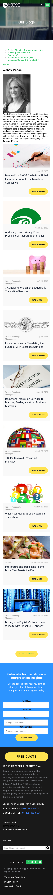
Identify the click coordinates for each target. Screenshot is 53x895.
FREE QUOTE (27, 756)
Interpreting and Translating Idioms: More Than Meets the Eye (25, 568)
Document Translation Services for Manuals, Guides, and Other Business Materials (25, 402)
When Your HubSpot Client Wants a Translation (25, 515)
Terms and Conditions (14, 877)
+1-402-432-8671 (31, 813)
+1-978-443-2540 (30, 808)
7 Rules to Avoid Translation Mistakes (21, 459)
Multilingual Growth (19, 52)
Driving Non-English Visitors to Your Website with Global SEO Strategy (25, 624)
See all (6, 64)
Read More (37, 191)
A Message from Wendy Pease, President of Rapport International (24, 234)
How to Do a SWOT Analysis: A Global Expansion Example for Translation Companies (26, 179)
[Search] (47, 848)
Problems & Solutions (20, 57)
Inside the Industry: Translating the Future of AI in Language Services (24, 345)
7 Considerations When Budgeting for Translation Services (26, 289)
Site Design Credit (12, 886)
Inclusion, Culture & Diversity (23, 60)
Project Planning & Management (25, 50)
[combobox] (24, 848)
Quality (13, 55)
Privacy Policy (11, 882)
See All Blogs (25, 654)
